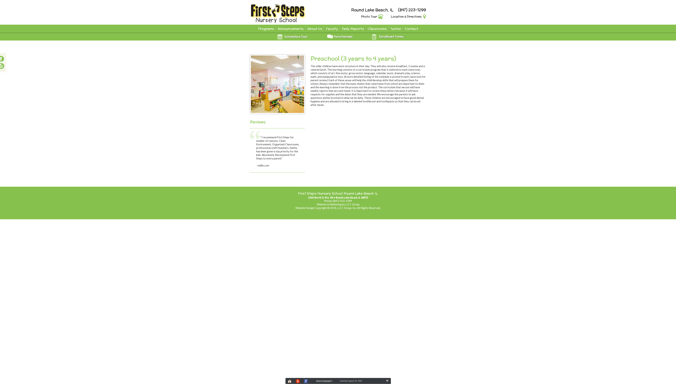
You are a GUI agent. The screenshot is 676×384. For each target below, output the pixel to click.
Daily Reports (353, 28)
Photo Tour (369, 16)
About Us (314, 28)
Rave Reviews (343, 37)
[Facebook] (306, 381)
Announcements (290, 28)
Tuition (395, 28)
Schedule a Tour (296, 37)
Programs (266, 28)
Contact (411, 28)
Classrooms (377, 28)
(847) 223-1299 (412, 10)
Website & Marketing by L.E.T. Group (338, 204)
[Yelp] (298, 381)
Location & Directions (406, 16)
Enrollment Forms (391, 37)
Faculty (332, 28)
